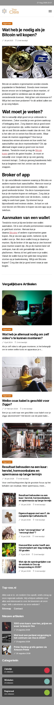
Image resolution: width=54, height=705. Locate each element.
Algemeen (7, 23)
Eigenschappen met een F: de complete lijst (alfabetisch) (34, 514)
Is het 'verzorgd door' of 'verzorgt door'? (31, 531)
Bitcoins (13, 232)
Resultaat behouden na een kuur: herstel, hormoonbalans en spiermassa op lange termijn (24, 470)
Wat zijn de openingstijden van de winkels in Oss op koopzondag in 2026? (35, 564)
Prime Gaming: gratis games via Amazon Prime (30, 648)
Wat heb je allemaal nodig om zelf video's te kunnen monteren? (25, 336)
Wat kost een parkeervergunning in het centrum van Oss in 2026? (32, 636)
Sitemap (6, 608)
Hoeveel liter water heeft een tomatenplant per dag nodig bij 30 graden (35, 548)
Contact (18, 608)
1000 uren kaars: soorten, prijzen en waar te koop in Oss (33, 624)
